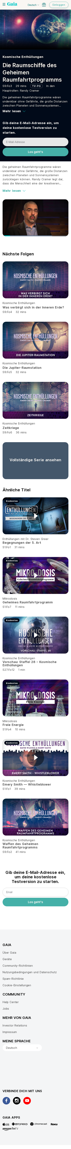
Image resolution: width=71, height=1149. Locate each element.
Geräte (7, 959)
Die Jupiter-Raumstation (22, 367)
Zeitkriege (11, 428)
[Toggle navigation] (4, 4)
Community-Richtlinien (18, 965)
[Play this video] (35, 515)
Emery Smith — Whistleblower (27, 784)
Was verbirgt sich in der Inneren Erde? (33, 307)
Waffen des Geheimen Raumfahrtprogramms (20, 845)
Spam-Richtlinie (13, 978)
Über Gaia (9, 952)
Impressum (10, 1032)
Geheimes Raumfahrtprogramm (28, 602)
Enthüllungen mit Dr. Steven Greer (26, 539)
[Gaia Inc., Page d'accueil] (12, 4)
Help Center (11, 1002)
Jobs (6, 1008)
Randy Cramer (29, 90)
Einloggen (59, 4)
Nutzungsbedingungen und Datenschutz (30, 972)
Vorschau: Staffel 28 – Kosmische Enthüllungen (30, 663)
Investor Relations (15, 1025)
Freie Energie (13, 725)
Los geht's (35, 152)
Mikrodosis (10, 598)
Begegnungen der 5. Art (22, 542)
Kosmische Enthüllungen (23, 57)
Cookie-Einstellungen (17, 985)
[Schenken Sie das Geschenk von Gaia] (44, 5)
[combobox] (22, 1047)
